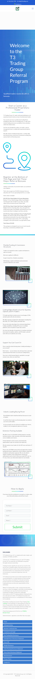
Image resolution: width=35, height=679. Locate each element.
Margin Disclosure (9, 645)
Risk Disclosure (8, 655)
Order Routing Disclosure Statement (13, 649)
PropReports (18, 4)
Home (5, 621)
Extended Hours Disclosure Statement (14, 638)
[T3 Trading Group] (17, 8)
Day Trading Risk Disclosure (11, 635)
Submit (18, 527)
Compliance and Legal (9, 632)
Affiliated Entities (8, 625)
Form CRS (6, 642)
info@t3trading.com (23, 1)
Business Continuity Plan (10, 628)
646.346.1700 (12, 1)
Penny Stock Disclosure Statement (13, 652)
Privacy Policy (7, 659)
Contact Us (7, 662)
